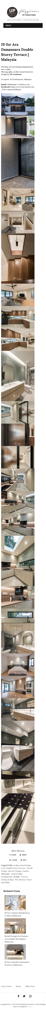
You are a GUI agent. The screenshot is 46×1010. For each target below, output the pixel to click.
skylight (16, 877)
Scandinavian (6, 877)
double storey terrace (16, 868)
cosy (3, 868)
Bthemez (30, 1006)
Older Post (30, 986)
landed (25, 871)
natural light (17, 874)
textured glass (7, 880)
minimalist (5, 874)
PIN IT (25, 860)
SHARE (13, 855)
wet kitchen (20, 880)
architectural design (22, 865)
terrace (24, 877)
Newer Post (6, 986)
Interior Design (14, 871)
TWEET (24, 855)
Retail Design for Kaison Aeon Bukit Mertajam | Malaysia (16, 939)
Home (18, 986)
